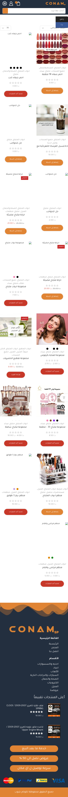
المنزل (23, 212)
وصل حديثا (52, 143)
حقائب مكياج (18, 284)
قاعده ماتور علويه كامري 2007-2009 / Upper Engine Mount (24, 728)
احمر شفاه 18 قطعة (52, 74)
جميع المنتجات (58, 71)
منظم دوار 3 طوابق (16, 495)
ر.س (64, 18)
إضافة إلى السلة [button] (52, 91)
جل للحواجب (16, 143)
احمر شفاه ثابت (15, 78)
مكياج (19, 18)
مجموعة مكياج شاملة (16, 427)
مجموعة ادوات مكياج (16, 286)
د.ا (64, 24)
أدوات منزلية (62, 489)
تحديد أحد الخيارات (16, 94)
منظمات (9, 212)
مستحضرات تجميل (33, 18)
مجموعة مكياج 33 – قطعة (52, 427)
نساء (42, 71)
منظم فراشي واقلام (52, 567)
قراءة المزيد (15, 375)
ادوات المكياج (60, 68)
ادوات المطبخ (25, 349)
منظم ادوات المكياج (52, 495)
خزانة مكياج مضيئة (16, 215)
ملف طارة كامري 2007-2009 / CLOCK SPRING (24, 707)
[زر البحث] (5, 10)
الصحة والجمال (46, 68)
